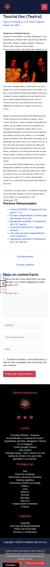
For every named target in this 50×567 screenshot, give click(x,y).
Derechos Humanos (25, 474)
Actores (25, 506)
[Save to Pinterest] (3, 290)
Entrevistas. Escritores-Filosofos (25, 477)
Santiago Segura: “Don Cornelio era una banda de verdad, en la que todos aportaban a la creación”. (25, 456)
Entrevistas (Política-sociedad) (25, 483)
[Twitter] (25, 417)
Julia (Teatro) (25, 450)
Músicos (25, 492)
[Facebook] (18, 417)
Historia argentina (25, 480)
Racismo (25, 501)
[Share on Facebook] (3, 277)
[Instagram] (31, 417)
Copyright (25, 523)
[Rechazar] (46, 557)
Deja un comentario (13, 22)
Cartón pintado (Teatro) (25, 447)
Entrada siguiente (25, 264)
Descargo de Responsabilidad (25, 526)
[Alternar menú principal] (44, 7)
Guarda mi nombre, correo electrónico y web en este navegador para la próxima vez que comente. (25, 362)
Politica (25, 486)
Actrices (25, 495)
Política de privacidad (35, 563)
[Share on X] (3, 283)
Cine (25, 489)
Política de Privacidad (25, 529)
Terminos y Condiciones (25, 532)
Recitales (25, 498)
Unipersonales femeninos (25, 503)
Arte (25, 471)
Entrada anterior (25, 256)
